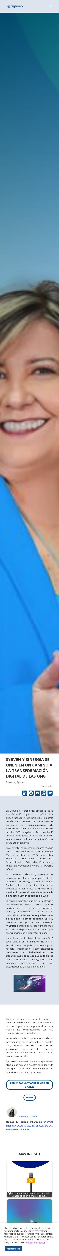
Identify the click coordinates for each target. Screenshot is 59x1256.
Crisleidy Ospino (27, 1116)
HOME (29, 1097)
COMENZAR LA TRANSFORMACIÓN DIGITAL (29, 1084)
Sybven (21, 782)
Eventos (10, 782)
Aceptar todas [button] (13, 1248)
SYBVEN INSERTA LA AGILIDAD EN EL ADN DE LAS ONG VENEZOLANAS (29, 1125)
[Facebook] (31, 793)
